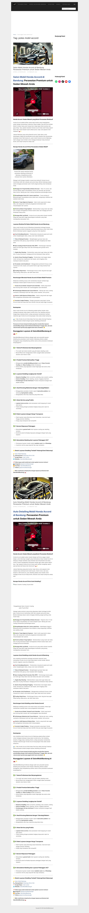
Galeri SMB (51, 4)
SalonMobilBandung (25, 465)
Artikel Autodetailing (19, 72)
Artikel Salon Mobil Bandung (37, 4)
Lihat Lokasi (26, 457)
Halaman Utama (22, 4)
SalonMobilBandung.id (26, 459)
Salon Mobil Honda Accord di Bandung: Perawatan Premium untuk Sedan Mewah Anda (31, 68)
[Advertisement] (44, 21)
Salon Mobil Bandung (20, 453)
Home (14, 34)
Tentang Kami (66, 4)
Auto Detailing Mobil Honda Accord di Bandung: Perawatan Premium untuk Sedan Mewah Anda (32, 503)
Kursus (58, 4)
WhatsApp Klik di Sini (28, 455)
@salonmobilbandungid (27, 464)
